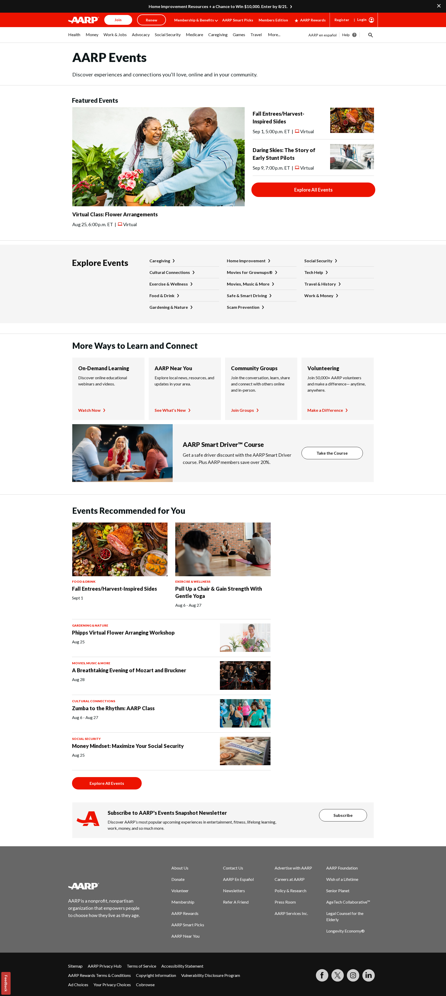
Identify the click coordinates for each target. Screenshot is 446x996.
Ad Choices (78, 984)
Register (341, 20)
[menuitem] (74, 37)
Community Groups (254, 368)
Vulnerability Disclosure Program (210, 975)
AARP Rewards (313, 20)
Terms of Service (141, 965)
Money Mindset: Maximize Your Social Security (128, 746)
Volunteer (180, 890)
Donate (178, 879)
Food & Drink (161, 295)
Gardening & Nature (168, 307)
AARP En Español (238, 879)
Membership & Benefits (194, 20)
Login (362, 19)
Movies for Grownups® (250, 272)
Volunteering (323, 368)
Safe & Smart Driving (247, 295)
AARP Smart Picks (237, 20)
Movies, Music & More (248, 283)
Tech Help (313, 272)
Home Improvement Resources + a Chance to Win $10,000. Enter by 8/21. (218, 6)
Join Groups (242, 410)
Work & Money (318, 295)
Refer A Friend (236, 901)
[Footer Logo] (104, 886)
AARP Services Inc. (291, 913)
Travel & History (320, 283)
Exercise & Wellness (168, 283)
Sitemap (75, 965)
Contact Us (233, 867)
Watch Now (89, 410)
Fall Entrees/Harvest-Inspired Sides (114, 589)
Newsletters (234, 890)
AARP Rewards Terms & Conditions (99, 975)
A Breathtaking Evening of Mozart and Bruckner (129, 670)
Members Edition (273, 20)
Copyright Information (156, 975)
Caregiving (159, 260)
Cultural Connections (169, 272)
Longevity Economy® (345, 930)
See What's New (170, 410)
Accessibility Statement (182, 965)
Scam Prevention (243, 307)
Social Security (318, 260)
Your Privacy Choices (112, 984)
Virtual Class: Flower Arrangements (115, 214)
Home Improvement (246, 260)
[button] (370, 35)
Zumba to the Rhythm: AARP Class (113, 708)
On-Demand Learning (103, 368)
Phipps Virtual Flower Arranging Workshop (123, 632)
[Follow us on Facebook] (322, 975)
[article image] (158, 204)
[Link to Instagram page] (353, 975)
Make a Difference (325, 410)
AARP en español (322, 35)
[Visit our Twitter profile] (337, 975)
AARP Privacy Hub (105, 965)
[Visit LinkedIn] (368, 975)
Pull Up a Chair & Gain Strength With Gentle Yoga (218, 592)
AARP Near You (173, 368)
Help (346, 35)
